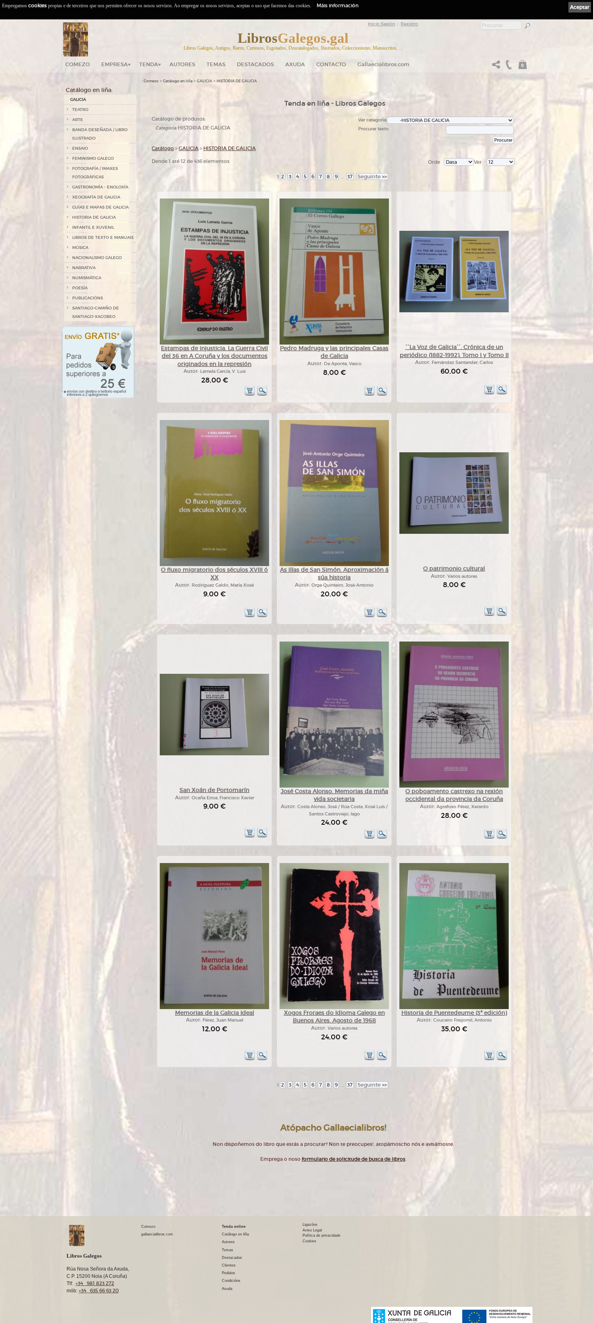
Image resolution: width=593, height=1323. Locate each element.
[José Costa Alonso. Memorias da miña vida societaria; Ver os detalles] (334, 786)
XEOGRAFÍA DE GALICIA (96, 197)
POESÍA (80, 288)
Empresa (114, 64)
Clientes (229, 1265)
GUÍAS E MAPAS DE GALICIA (100, 207)
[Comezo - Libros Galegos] (76, 39)
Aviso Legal (312, 1230)
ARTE (77, 119)
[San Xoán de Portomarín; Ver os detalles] (214, 754)
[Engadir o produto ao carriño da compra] (249, 394)
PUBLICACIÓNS (87, 298)
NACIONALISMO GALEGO (97, 257)
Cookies (309, 1241)
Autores (182, 64)
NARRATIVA (84, 267)
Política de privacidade (321, 1235)
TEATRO (80, 109)
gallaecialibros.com (157, 1234)
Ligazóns (310, 1225)
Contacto (331, 64)
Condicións (231, 1281)
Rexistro (409, 24)
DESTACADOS (255, 64)
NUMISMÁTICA (86, 277)
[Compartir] (496, 66)
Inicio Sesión (381, 24)
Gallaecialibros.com (383, 64)
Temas (216, 64)
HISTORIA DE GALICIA (94, 217)
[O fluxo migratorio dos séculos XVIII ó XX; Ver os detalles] (214, 564)
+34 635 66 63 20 (99, 1290)
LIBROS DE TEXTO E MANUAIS (103, 237)
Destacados (232, 1258)
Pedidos (228, 1273)
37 (350, 176)
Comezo (77, 64)
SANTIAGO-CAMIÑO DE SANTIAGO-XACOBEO (95, 312)
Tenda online (234, 1227)
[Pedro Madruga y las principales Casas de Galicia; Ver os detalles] (334, 343)
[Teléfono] (507, 66)
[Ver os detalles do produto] (262, 394)
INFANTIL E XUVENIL (93, 227)
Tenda (148, 64)
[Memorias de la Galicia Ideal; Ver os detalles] (214, 1007)
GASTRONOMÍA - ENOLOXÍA (100, 187)
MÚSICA (80, 247)
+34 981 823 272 (94, 1283)
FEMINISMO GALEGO (93, 158)
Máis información (338, 5)
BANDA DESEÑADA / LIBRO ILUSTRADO (99, 134)
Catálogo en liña (177, 81)
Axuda (295, 64)
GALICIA (78, 99)
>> (372, 176)
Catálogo (163, 148)
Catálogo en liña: (89, 90)
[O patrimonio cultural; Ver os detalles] (454, 532)
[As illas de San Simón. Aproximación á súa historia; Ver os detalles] (334, 564)
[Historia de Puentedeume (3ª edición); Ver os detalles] (454, 1007)
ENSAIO (80, 148)
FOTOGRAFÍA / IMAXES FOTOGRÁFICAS (95, 173)
